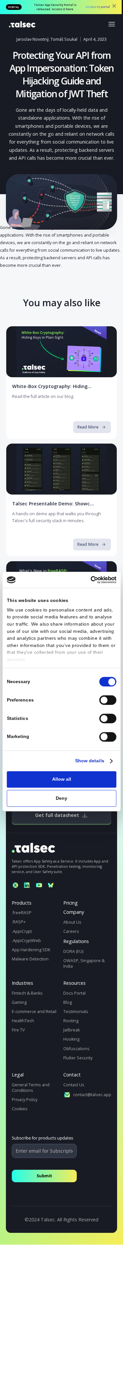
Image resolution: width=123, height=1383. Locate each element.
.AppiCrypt (22, 931)
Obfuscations (76, 1048)
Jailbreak (71, 1030)
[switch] (107, 700)
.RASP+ (19, 922)
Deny (61, 798)
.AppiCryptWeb (26, 940)
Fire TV (18, 1030)
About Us (72, 922)
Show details (89, 760)
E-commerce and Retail (34, 1011)
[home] (20, 24)
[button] (112, 24)
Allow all (61, 779)
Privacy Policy (24, 1099)
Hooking (71, 1039)
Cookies (20, 1109)
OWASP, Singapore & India (84, 963)
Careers (71, 931)
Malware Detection (30, 959)
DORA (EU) (73, 951)
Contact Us (73, 1085)
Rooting (70, 1021)
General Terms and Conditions (31, 1087)
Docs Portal (74, 993)
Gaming (19, 1002)
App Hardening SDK (31, 950)
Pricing (70, 903)
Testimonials (75, 1011)
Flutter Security (77, 1058)
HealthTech (23, 1021)
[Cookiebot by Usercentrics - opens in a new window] (90, 580)
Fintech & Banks (27, 993)
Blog (67, 1002)
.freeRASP (21, 912)
